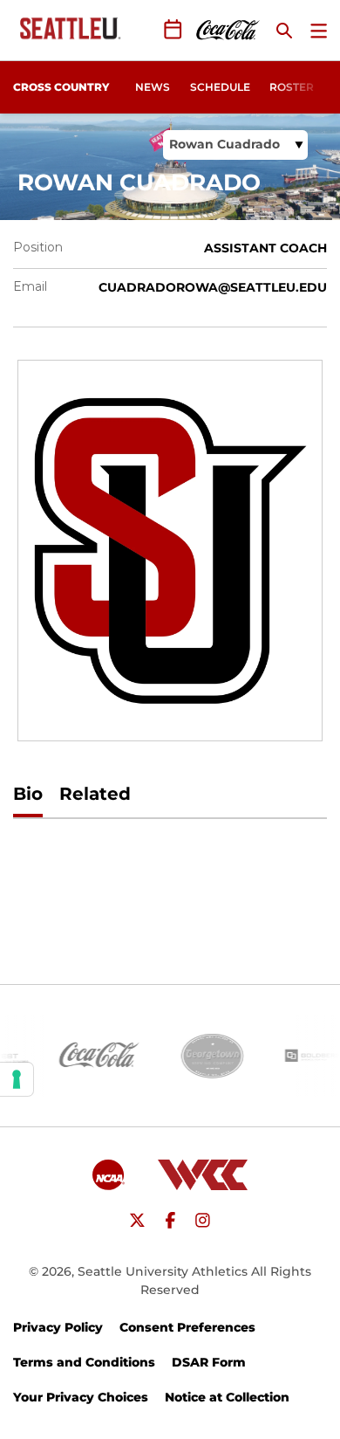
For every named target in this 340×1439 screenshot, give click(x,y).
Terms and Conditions (84, 1362)
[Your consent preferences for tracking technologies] (16, 1079)
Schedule (220, 86)
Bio (28, 793)
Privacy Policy (58, 1327)
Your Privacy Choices (80, 1397)
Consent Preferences (187, 1327)
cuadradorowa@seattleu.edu (213, 287)
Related (95, 793)
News (152, 86)
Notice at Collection (227, 1397)
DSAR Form (209, 1362)
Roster (291, 86)
